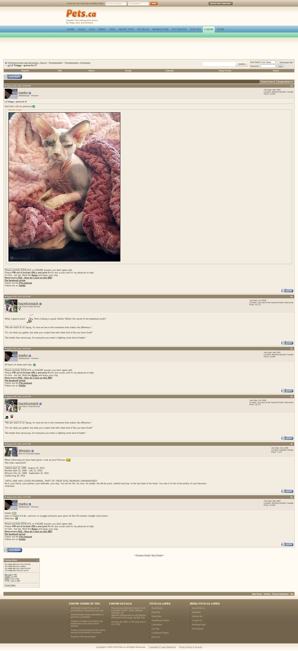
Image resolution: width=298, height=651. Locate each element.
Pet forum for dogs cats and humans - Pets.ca (27, 63)
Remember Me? (286, 62)
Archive (267, 594)
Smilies (8, 577)
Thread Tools (267, 82)
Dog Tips (156, 612)
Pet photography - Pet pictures (77, 63)
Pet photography (56, 63)
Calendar (170, 71)
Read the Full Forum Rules (83, 636)
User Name (255, 62)
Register (25, 71)
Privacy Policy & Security (190, 647)
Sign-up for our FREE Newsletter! (85, 3)
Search (276, 71)
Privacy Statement (280, 594)
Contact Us (197, 620)
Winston (24, 450)
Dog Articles (157, 608)
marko (23, 92)
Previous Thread (143, 555)
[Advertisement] (149, 49)
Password (254, 66)
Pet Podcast (197, 629)
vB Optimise (140, 615)
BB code (8, 575)
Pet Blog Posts (199, 624)
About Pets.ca (198, 608)
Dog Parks (156, 616)
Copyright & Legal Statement (162, 647)
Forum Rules (10, 585)
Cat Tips (155, 629)
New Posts (257, 594)
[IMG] (7, 579)
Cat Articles (157, 624)
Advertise (196, 612)
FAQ (60, 71)
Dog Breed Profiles (160, 620)
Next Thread (157, 555)
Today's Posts (224, 71)
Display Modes (284, 82)
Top (292, 594)
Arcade (128, 71)
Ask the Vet (197, 616)
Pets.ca (69, 9)
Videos (91, 71)
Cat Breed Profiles (160, 633)
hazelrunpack (28, 303)
